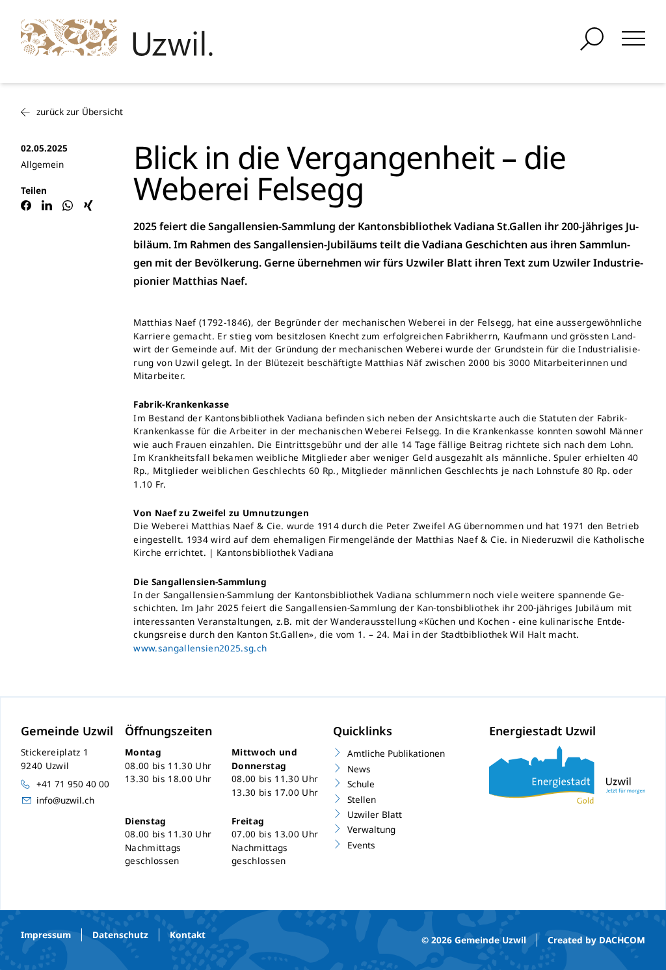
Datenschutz (120, 934)
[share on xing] (88, 205)
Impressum (46, 934)
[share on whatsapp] (67, 205)
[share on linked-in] (47, 205)
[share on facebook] (26, 205)
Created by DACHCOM (596, 940)
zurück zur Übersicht (79, 111)
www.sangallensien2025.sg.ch (200, 648)
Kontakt (188, 934)
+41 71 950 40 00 (72, 784)
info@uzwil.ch (65, 800)
